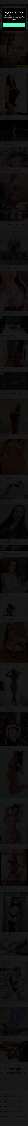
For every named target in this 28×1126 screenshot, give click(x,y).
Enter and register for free (14, 25)
